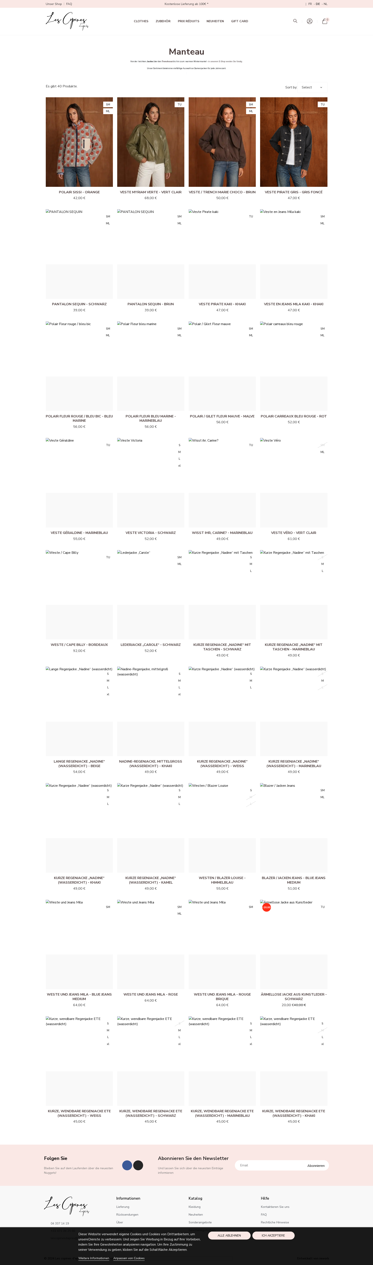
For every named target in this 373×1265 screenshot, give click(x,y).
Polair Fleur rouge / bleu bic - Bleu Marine (79, 418)
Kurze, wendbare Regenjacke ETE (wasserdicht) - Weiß (79, 1113)
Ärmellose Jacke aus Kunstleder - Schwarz (294, 996)
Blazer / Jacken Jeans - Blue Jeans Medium (294, 880)
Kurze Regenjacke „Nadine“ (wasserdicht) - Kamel (150, 880)
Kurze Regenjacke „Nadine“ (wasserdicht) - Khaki (79, 880)
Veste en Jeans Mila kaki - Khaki (293, 304)
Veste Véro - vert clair (293, 532)
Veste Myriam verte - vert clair (151, 192)
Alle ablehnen (229, 1236)
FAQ (69, 4)
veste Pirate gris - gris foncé (293, 192)
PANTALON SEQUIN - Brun (151, 304)
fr (310, 4)
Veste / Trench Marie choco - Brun (222, 192)
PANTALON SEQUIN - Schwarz (79, 304)
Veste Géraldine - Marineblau (79, 532)
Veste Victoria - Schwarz (151, 532)
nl (325, 4)
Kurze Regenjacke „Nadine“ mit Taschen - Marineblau (293, 647)
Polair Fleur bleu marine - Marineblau (151, 418)
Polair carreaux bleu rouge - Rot (294, 416)
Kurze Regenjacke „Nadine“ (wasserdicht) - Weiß (222, 763)
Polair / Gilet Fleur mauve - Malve (222, 416)
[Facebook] (127, 1165)
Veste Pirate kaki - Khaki (222, 304)
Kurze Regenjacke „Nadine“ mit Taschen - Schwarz (222, 647)
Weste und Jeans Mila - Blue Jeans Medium (79, 996)
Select (307, 87)
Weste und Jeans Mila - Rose (150, 994)
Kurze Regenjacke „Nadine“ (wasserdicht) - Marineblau (293, 763)
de (318, 4)
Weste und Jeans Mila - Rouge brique (222, 996)
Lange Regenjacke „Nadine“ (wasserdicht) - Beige (79, 763)
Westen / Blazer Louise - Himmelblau (222, 880)
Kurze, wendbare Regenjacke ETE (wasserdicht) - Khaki (293, 1113)
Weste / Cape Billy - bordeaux (79, 644)
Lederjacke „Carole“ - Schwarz (151, 644)
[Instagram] (138, 1165)
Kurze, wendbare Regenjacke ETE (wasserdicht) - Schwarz (150, 1113)
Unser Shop (54, 4)
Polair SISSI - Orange (79, 192)
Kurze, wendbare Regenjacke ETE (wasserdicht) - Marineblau (222, 1113)
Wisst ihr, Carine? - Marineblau (222, 532)
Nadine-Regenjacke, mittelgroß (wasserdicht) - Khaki (150, 763)
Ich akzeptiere (273, 1236)
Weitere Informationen (93, 1258)
